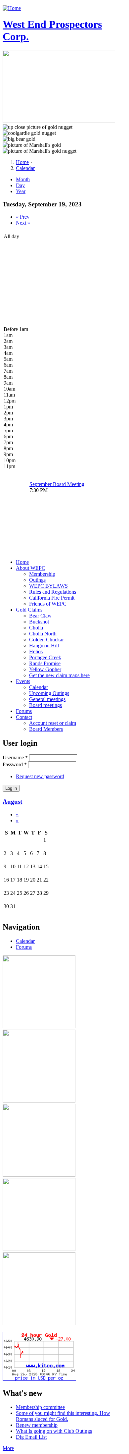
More (8, 1448)
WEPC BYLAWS (48, 586)
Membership (42, 574)
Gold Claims (29, 610)
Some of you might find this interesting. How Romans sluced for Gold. (63, 1416)
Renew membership (37, 1425)
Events (23, 681)
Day (20, 185)
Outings (37, 580)
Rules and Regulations (52, 592)
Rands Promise (45, 663)
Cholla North (43, 633)
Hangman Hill (44, 645)
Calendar (25, 168)
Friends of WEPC (47, 604)
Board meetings (45, 705)
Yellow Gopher (45, 669)
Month (23, 179)
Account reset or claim (52, 723)
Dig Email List (31, 1437)
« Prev (22, 217)
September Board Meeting (56, 484)
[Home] (12, 8)
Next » (23, 223)
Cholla (36, 627)
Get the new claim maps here (59, 675)
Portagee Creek (45, 657)
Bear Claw (40, 616)
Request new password (40, 776)
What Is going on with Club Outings (54, 1431)
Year (20, 191)
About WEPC (30, 568)
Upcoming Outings (49, 693)
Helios (36, 651)
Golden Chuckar (46, 639)
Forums (24, 711)
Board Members (46, 729)
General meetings (47, 699)
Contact (24, 717)
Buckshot (39, 621)
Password (15, 764)
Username (15, 757)
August (12, 801)
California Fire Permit (51, 598)
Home (22, 162)
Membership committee (40, 1407)
